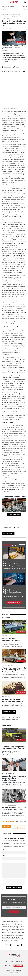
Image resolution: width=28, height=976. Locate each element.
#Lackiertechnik (6, 719)
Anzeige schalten (19, 827)
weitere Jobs (6, 827)
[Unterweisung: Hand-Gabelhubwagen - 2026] (14, 553)
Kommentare (7, 67)
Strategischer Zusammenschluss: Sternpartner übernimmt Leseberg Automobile (14, 778)
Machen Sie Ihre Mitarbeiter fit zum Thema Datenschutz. (13, 597)
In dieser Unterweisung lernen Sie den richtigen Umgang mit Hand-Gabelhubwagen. (14, 569)
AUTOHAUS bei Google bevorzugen (13, 71)
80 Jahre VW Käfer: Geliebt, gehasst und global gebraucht (12, 700)
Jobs (11, 962)
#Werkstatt (15, 719)
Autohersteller (16, 14)
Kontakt (8, 965)
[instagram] (10, 945)
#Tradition (10, 665)
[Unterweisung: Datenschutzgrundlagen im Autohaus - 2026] (14, 579)
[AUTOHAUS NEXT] (10, 544)
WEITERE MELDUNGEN (9, 712)
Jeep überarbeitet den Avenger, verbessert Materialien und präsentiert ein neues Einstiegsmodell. (11, 753)
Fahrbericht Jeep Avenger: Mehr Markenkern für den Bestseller (13, 748)
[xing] (14, 945)
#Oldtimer (6, 618)
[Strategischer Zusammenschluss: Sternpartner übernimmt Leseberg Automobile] (14, 764)
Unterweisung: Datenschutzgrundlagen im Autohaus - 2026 (13, 592)
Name (3, 855)
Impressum (8, 970)
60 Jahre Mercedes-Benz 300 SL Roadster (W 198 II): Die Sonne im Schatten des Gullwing (14, 670)
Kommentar (4, 861)
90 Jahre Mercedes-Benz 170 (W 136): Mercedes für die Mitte (14, 808)
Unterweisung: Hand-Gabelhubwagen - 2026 (11, 565)
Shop (5, 962)
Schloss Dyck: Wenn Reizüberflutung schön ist (11, 639)
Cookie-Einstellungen (14, 972)
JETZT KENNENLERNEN (14, 603)
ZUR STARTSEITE (8, 533)
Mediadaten (20, 962)
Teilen (17, 67)
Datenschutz (18, 970)
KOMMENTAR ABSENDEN (14, 887)
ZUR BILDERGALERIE (14, 514)
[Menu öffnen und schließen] (2, 2)
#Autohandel (11, 773)
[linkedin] (18, 945)
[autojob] (23, 821)
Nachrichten (9, 14)
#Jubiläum (10, 696)
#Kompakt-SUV (11, 744)
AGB (13, 970)
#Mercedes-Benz (12, 805)
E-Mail (3, 849)
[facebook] (6, 945)
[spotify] (21, 945)
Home (3, 14)
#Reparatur (11, 718)
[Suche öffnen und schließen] (21, 2)
